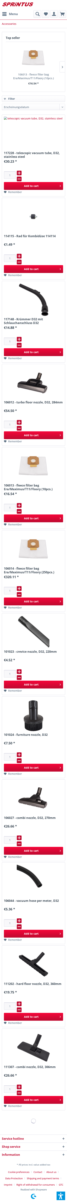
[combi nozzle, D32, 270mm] (33, 798)
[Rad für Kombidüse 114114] (33, 216)
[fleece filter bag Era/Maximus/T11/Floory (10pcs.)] (33, 58)
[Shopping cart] (62, 14)
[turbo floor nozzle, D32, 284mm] (33, 382)
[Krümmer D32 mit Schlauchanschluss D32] (33, 299)
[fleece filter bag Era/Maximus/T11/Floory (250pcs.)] (33, 549)
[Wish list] (45, 14)
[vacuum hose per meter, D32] (33, 881)
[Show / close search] (37, 14)
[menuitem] (10, 14)
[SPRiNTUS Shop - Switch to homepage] (18, 5)
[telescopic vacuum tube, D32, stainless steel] (33, 133)
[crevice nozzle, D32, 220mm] (33, 632)
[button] (61, 1196)
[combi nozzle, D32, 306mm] (33, 1047)
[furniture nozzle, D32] (33, 715)
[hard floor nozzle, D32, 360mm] (33, 964)
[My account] (54, 14)
